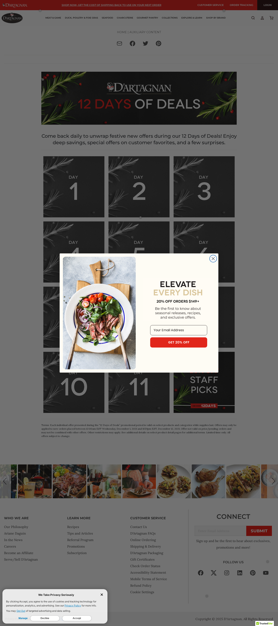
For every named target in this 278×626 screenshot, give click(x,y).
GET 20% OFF (178, 342)
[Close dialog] (213, 258)
